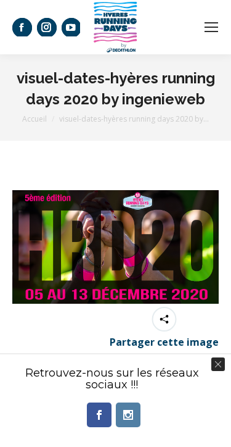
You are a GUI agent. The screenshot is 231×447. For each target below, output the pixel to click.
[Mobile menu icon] (211, 27)
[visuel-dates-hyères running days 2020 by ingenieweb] (115, 247)
